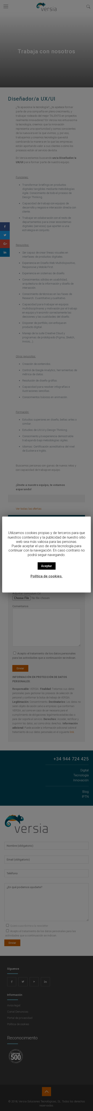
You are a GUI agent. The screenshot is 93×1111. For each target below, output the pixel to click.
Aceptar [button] (46, 566)
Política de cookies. (46, 576)
